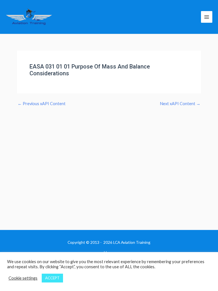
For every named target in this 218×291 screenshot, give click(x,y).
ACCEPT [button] (52, 278)
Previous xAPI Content (42, 104)
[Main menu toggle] (206, 16)
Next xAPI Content (180, 104)
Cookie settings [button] (23, 278)
